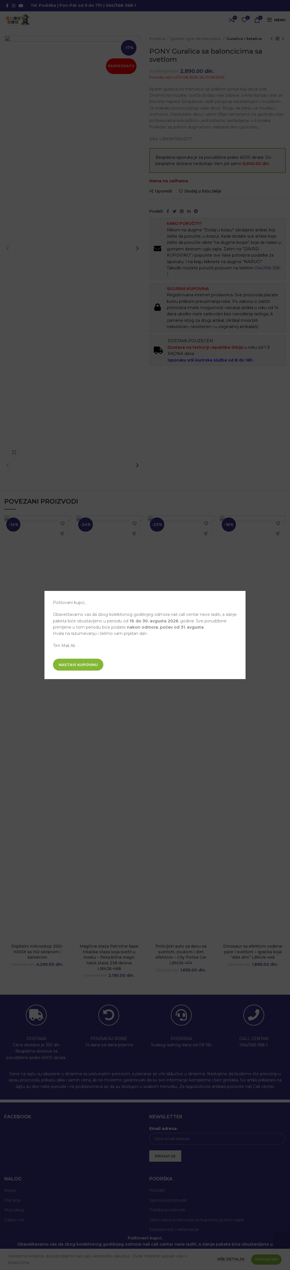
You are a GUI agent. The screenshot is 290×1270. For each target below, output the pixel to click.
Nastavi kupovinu (78, 664)
